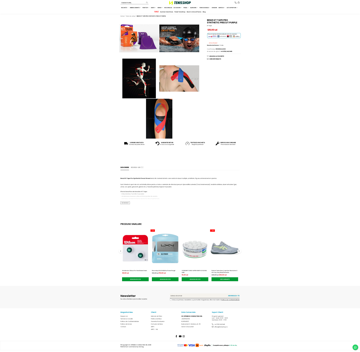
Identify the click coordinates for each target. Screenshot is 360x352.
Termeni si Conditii (126, 319)
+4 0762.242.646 (219, 324)
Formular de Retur (157, 324)
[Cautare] (147, 2)
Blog (204, 12)
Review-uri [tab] (137, 167)
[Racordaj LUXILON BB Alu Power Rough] (165, 248)
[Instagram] (183, 336)
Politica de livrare (126, 324)
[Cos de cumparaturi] (239, 3)
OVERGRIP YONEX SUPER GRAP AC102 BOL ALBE (194, 271)
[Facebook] (176, 336)
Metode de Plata (156, 316)
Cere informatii (215, 59)
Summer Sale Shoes (166, 12)
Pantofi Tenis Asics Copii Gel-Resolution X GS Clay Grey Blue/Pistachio (224, 271)
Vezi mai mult (125, 203)
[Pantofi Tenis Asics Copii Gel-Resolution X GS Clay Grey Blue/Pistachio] (225, 248)
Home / (123, 16)
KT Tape (209, 26)
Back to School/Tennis (194, 12)
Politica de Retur (156, 319)
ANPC (152, 327)
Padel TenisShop (179, 12)
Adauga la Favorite (216, 56)
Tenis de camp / (131, 16)
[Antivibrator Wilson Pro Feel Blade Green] (135, 248)
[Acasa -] (180, 3)
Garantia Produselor (158, 321)
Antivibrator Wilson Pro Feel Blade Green (134, 270)
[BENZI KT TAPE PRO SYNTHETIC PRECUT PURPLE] (139, 38)
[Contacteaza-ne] (236, 3)
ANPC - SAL (154, 329)
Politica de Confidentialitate (230, 300)
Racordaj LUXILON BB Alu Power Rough (163, 270)
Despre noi (124, 316)
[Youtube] (180, 336)
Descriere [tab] (124, 167)
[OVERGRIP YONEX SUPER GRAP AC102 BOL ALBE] (195, 248)
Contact (123, 327)
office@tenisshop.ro (221, 327)
